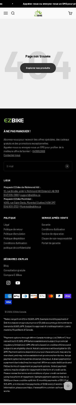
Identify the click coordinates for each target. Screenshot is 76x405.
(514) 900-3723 (11, 206)
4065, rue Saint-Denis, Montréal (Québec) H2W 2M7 (29, 202)
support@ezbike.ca (30, 195)
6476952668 (38, 151)
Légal (6, 224)
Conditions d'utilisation (15, 243)
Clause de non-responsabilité (57, 238)
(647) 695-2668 (11, 195)
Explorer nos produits (38, 67)
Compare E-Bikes (13, 274)
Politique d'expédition (14, 238)
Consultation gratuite (14, 270)
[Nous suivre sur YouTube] (17, 282)
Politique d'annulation (14, 233)
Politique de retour (13, 229)
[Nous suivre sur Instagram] (8, 282)
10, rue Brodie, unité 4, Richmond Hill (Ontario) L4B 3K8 (31, 191)
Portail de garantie (51, 243)
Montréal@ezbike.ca (30, 206)
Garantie (46, 224)
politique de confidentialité (17, 247)
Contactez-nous (12, 155)
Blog (6, 265)
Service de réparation (53, 233)
